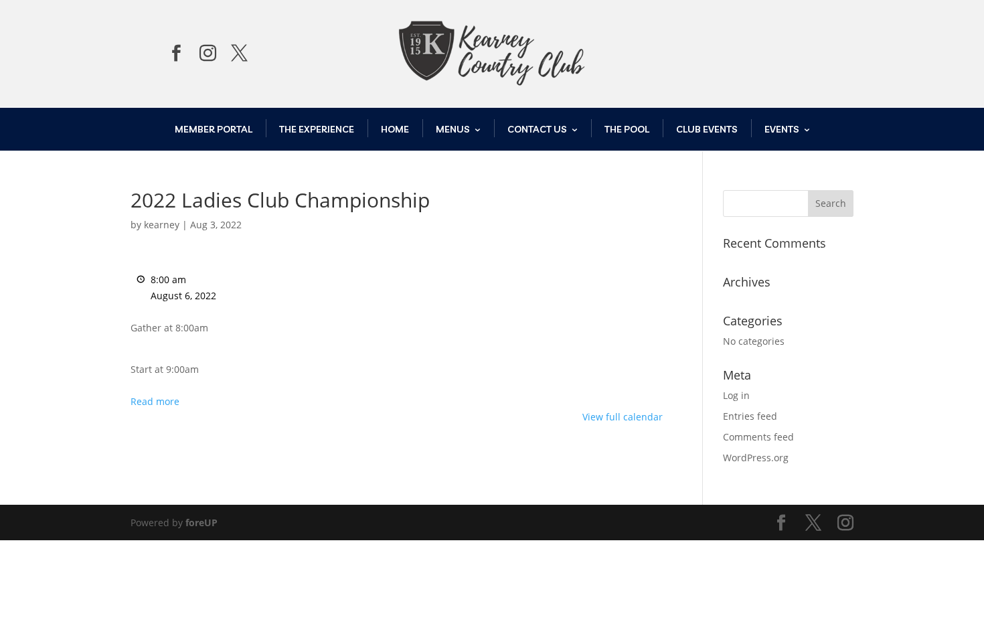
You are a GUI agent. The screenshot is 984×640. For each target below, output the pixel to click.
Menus (453, 129)
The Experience (316, 129)
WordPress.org (756, 457)
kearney (161, 224)
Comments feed (758, 436)
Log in (736, 395)
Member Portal (213, 129)
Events (781, 129)
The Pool (626, 129)
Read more (155, 401)
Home (395, 129)
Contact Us (537, 129)
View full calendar (622, 416)
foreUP (201, 522)
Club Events (707, 129)
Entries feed (750, 416)
